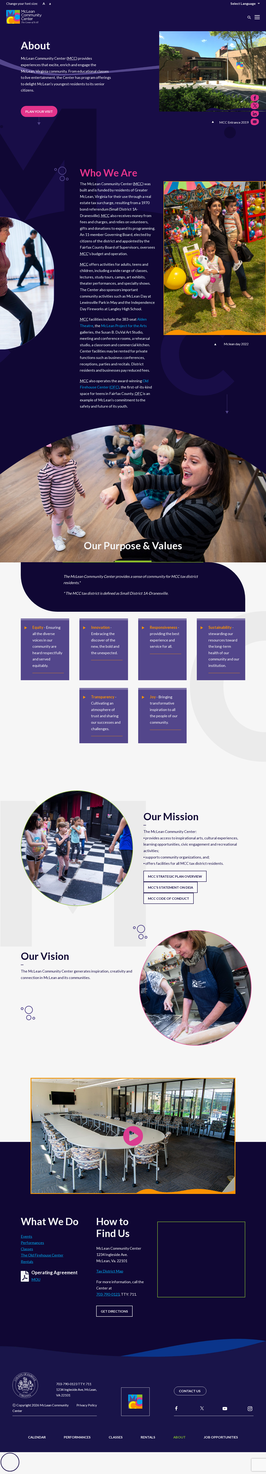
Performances (32, 1242)
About (179, 1437)
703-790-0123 (107, 1294)
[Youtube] (225, 1408)
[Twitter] (255, 105)
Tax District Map (109, 1271)
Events (26, 1236)
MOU (35, 1279)
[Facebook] (176, 1408)
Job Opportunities (221, 1437)
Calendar (37, 1437)
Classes (27, 1249)
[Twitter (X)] (200, 1408)
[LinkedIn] (255, 113)
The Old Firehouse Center (42, 1255)
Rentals (27, 1261)
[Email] (255, 121)
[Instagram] (250, 1408)
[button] (249, 17)
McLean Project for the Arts (124, 325)
